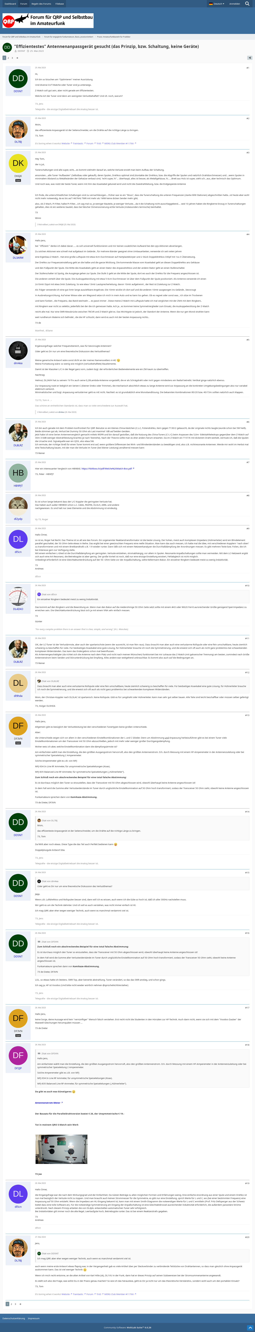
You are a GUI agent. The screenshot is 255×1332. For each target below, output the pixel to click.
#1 (248, 67)
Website (66, 143)
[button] (217, 3)
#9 (248, 528)
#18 (247, 1044)
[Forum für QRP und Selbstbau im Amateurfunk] (127, 20)
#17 (247, 1007)
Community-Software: (127, 1327)
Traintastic (78, 143)
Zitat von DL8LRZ (50, 681)
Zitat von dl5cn (49, 594)
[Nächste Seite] (17, 58)
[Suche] (247, 3)
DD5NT (21, 50)
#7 (248, 462)
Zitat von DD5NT (50, 1253)
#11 (247, 638)
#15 (247, 872)
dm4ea (61, 412)
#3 (248, 152)
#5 (248, 339)
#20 (247, 1237)
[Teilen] (249, 58)
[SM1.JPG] (61, 1149)
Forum (89, 143)
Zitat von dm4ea (50, 881)
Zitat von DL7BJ (49, 820)
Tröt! (99, 143)
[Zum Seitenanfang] (250, 1328)
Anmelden (234, 3)
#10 (247, 585)
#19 (247, 1183)
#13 (247, 715)
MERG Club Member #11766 (119, 143)
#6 (248, 421)
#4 (248, 234)
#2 (248, 118)
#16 (247, 932)
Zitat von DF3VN (50, 941)
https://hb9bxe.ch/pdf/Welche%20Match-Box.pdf (107, 468)
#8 (248, 495)
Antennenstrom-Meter (47, 1102)
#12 (247, 672)
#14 (247, 811)
